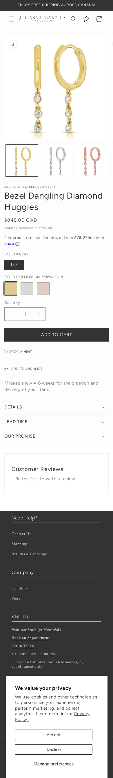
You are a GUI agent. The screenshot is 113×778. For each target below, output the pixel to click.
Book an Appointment (31, 638)
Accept (54, 734)
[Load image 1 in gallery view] (22, 160)
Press (16, 598)
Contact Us (21, 534)
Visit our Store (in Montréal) (36, 630)
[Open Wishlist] (86, 19)
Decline (54, 749)
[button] (11, 19)
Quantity (12, 302)
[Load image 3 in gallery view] (91, 160)
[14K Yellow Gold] (10, 288)
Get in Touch (23, 646)
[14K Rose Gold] (43, 288)
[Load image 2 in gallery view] (56, 160)
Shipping (11, 228)
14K (14, 264)
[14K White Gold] (27, 288)
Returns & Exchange (29, 554)
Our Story (20, 588)
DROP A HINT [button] (20, 352)
